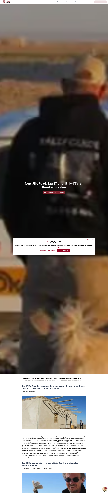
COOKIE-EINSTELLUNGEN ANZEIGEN (47, 250)
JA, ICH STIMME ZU (63, 250)
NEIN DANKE (90, 239)
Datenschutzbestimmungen (53, 247)
